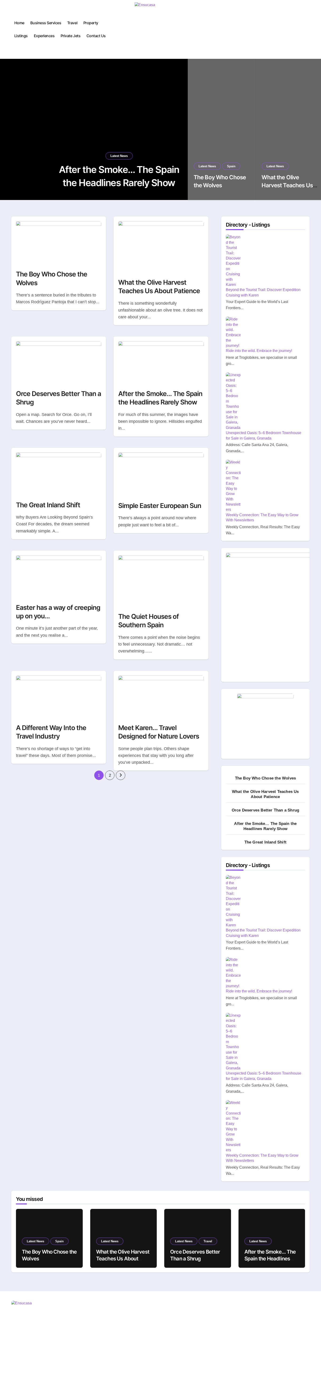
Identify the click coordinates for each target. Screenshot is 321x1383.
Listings (21, 35)
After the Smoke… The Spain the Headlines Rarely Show (160, 398)
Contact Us (96, 35)
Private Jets (70, 35)
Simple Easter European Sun (159, 506)
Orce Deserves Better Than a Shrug (265, 810)
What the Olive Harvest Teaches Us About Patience (287, 185)
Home (19, 22)
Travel (72, 22)
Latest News (92, 156)
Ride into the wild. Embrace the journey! (259, 351)
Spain (231, 166)
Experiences (44, 35)
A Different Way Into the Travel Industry (51, 732)
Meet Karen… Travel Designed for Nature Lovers (158, 732)
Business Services (45, 22)
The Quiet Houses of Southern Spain (148, 620)
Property (90, 22)
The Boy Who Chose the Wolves (265, 778)
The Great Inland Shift (48, 505)
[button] (179, 130)
